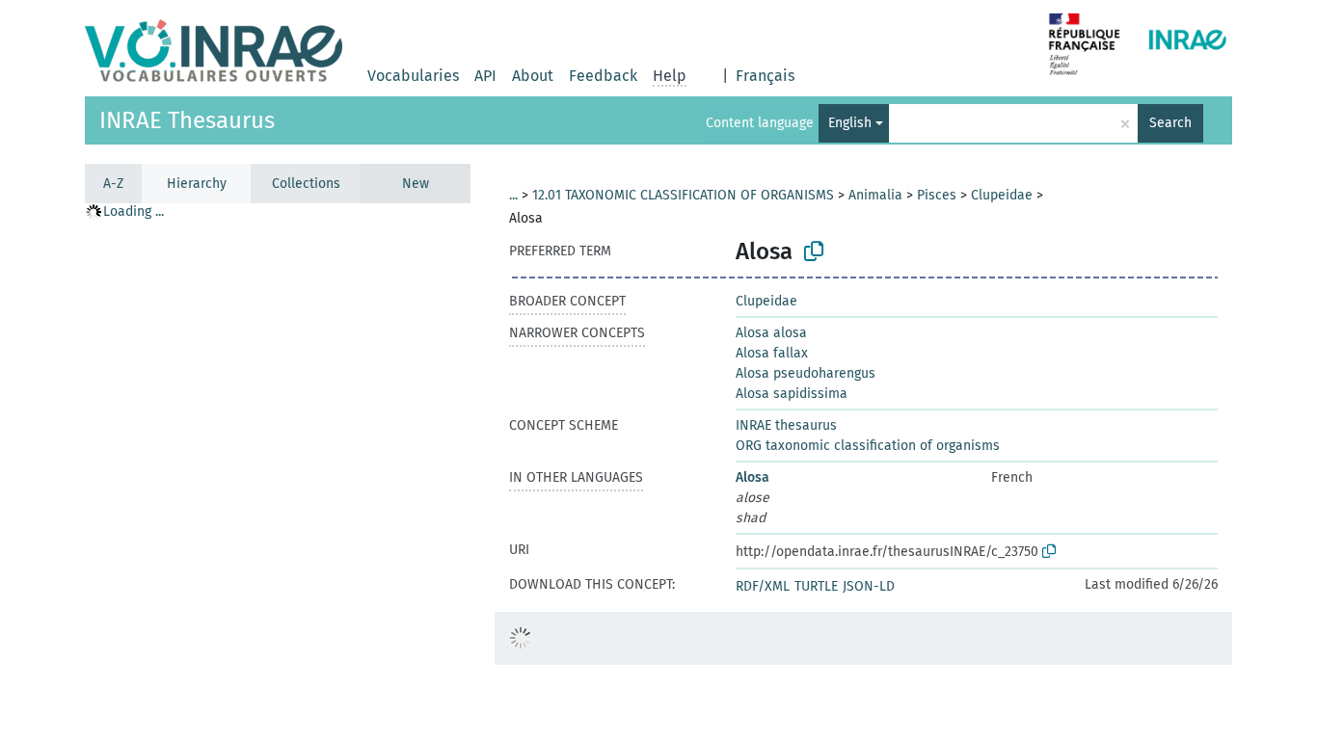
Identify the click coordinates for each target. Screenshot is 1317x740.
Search (1170, 123)
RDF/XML (763, 586)
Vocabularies (413, 75)
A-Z (113, 183)
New (415, 183)
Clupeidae (1002, 195)
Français (765, 75)
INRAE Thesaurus (187, 120)
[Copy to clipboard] (813, 251)
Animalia (875, 195)
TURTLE (816, 586)
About (532, 75)
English (850, 123)
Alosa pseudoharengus (805, 373)
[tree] (277, 470)
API (485, 75)
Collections (306, 183)
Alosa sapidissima (791, 393)
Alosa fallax (772, 353)
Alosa (752, 477)
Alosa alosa (771, 333)
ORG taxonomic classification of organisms (868, 445)
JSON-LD (869, 586)
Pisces (936, 195)
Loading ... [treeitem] (133, 211)
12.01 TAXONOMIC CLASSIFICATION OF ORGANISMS (683, 195)
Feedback (603, 75)
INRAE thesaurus (786, 425)
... (513, 195)
